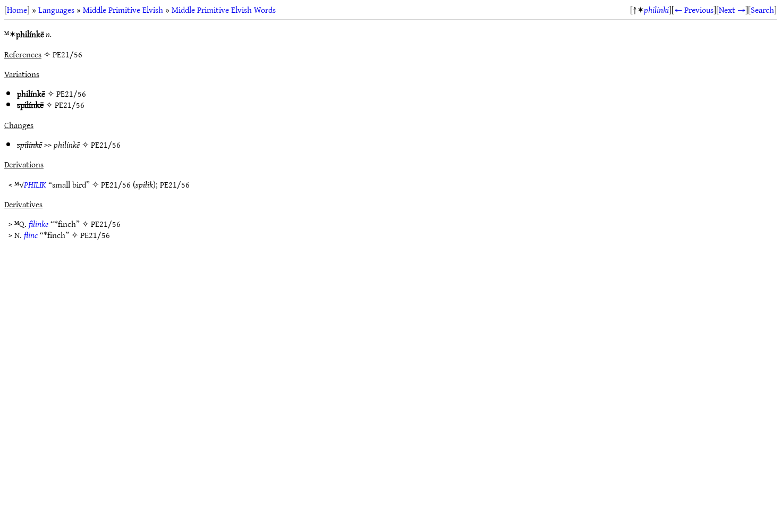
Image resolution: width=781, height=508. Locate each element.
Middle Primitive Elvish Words (224, 9)
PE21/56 (71, 93)
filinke (38, 223)
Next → (732, 9)
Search (762, 9)
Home (17, 9)
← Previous (694, 9)
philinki (656, 9)
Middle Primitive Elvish (123, 9)
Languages (56, 9)
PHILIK (35, 184)
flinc (31, 234)
